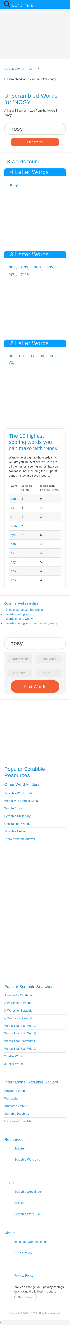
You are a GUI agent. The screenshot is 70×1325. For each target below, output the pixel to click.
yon (24, 273)
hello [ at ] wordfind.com (30, 1241)
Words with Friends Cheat (21, 800)
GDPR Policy (23, 1253)
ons (24, 266)
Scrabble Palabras (16, 1113)
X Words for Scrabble (18, 1010)
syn (12, 273)
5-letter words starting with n (24, 609)
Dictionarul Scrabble (17, 1121)
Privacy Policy (23, 1275)
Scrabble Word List (27, 1159)
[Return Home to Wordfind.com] (7, 6)
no (11, 355)
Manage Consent (25, 1297)
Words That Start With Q (20, 1033)
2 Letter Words (14, 1056)
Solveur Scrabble (15, 1090)
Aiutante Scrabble (16, 1106)
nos (12, 266)
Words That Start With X (20, 1048)
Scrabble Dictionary (17, 816)
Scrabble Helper (15, 831)
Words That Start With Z (20, 1025)
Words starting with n (20, 614)
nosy (13, 184)
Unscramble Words (17, 823)
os (31, 355)
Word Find (22, 5)
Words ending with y (19, 618)
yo (11, 362)
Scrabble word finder (28, 1191)
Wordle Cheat (13, 808)
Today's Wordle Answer (19, 838)
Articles (19, 1148)
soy (49, 266)
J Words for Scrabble (18, 995)
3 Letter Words (14, 1063)
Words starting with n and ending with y (32, 623)
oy (42, 355)
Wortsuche (11, 1098)
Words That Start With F (20, 1040)
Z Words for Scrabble (18, 1002)
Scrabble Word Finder (18, 793)
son (37, 266)
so (52, 355)
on (21, 355)
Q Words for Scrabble (18, 1018)
